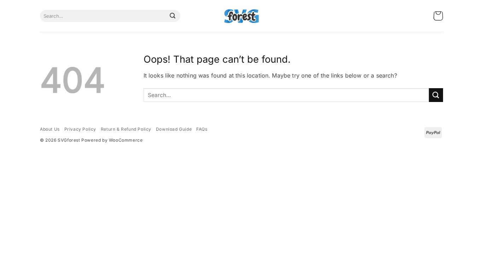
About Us (50, 129)
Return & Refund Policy (126, 129)
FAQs (201, 129)
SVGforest (69, 140)
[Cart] (438, 16)
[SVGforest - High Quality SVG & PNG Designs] (241, 16)
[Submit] (173, 16)
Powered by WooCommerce (111, 140)
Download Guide (174, 129)
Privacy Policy (80, 129)
